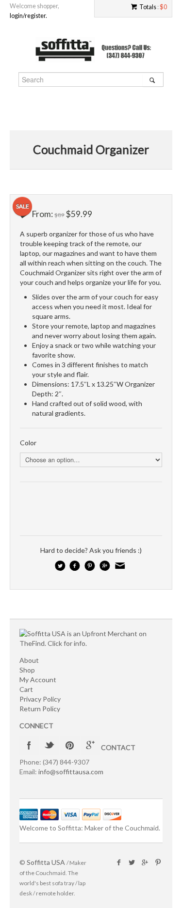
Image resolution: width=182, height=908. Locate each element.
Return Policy (39, 708)
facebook (29, 745)
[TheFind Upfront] (91, 637)
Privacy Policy (40, 699)
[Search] (153, 80)
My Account (37, 679)
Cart (26, 689)
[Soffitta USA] (91, 50)
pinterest (70, 745)
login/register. (28, 15)
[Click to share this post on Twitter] (60, 565)
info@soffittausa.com (70, 771)
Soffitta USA (46, 862)
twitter (49, 745)
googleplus (90, 745)
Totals (147, 7)
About (29, 660)
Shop (27, 670)
